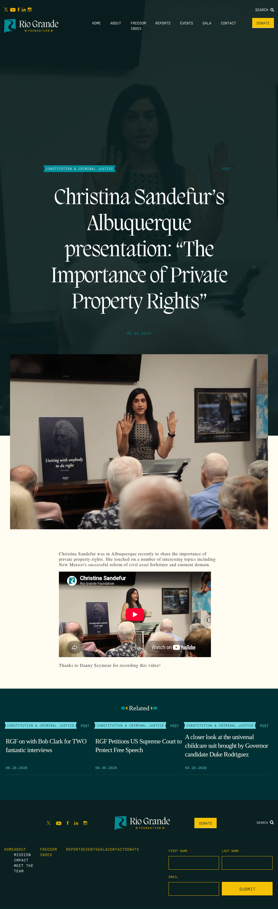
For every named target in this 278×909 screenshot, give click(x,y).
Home (96, 22)
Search (262, 9)
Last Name (232, 850)
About (115, 22)
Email (175, 877)
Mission (22, 854)
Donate (263, 22)
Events (186, 22)
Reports (162, 22)
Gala (207, 22)
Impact (21, 859)
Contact (228, 22)
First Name (180, 850)
